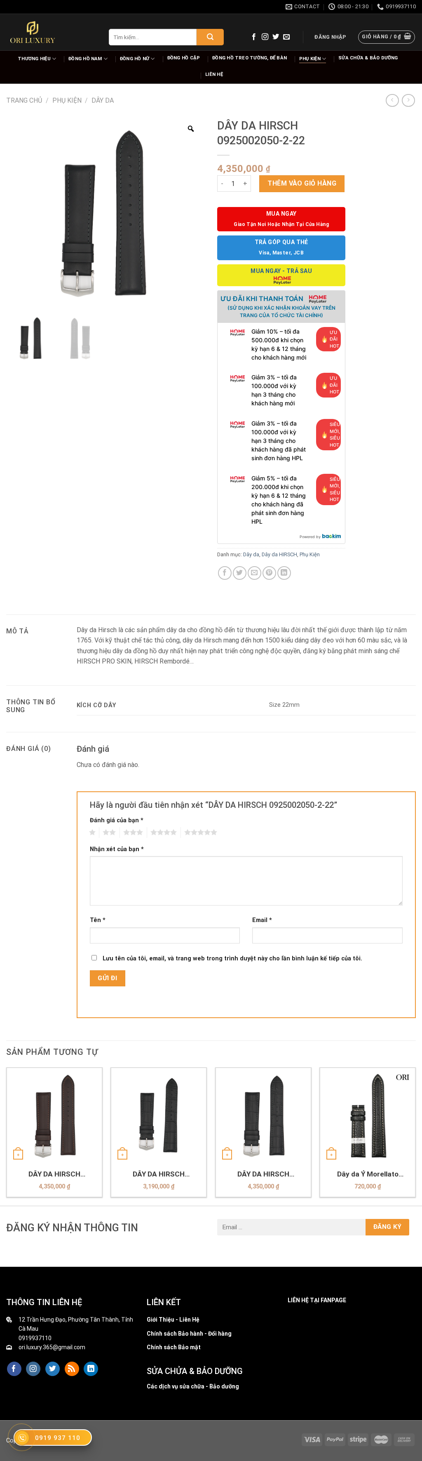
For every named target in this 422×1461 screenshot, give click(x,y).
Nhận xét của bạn (117, 849)
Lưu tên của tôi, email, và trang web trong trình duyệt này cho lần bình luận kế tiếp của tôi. (232, 958)
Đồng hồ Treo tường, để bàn (249, 58)
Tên (98, 920)
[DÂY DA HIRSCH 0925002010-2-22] (54, 1115)
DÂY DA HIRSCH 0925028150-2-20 (158, 1174)
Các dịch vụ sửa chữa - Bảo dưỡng (193, 1386)
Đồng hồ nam (85, 58)
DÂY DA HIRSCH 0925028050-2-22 (263, 1174)
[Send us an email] (286, 37)
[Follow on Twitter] (275, 37)
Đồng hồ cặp (183, 58)
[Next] (415, 1135)
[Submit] (210, 37)
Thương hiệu (34, 58)
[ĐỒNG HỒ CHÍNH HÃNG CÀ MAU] (32, 32)
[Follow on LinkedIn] (91, 1369)
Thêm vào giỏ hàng (301, 183)
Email (262, 920)
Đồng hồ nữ (134, 58)
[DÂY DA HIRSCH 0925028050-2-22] (263, 1115)
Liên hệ (214, 74)
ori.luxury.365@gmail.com (52, 1347)
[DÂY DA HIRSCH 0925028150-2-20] (158, 1115)
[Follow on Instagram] (265, 37)
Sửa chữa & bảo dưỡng (368, 58)
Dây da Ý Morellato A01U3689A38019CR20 (367, 1174)
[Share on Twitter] (239, 573)
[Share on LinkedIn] (284, 573)
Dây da (102, 100)
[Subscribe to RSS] (72, 1369)
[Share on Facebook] (225, 573)
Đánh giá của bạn (116, 820)
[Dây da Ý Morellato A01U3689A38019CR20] (367, 1115)
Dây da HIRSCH (279, 554)
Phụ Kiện (310, 58)
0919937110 (35, 1338)
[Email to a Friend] (254, 573)
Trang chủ (24, 100)
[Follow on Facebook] (254, 37)
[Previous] (6, 1135)
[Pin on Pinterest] (269, 573)
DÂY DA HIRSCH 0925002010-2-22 (54, 1174)
